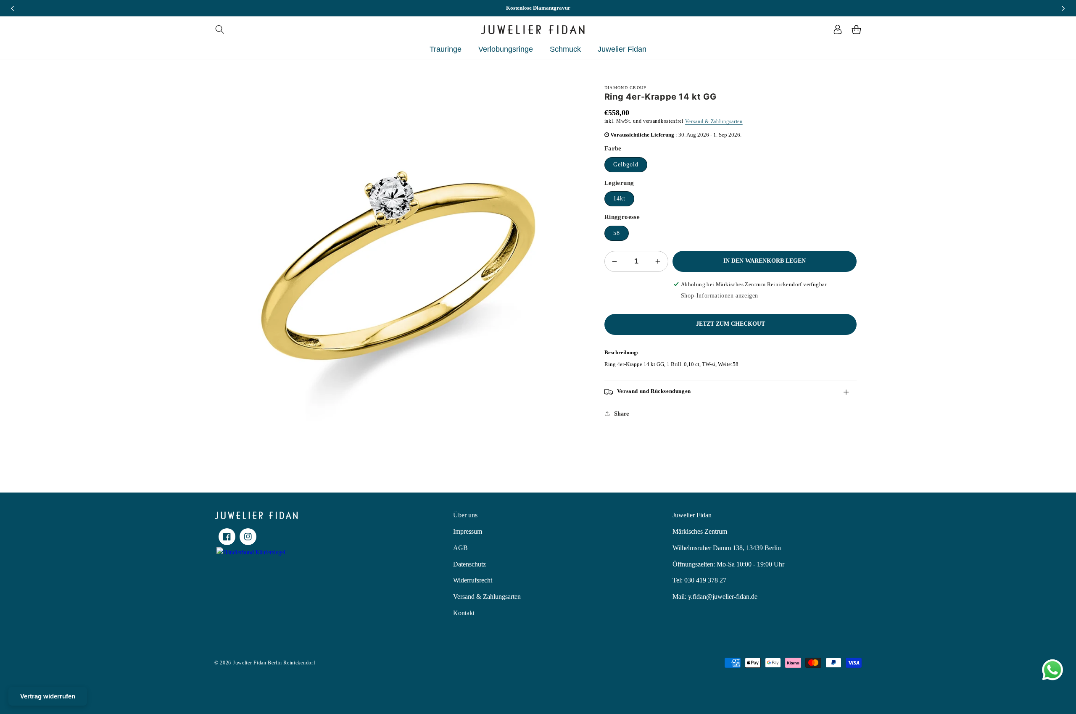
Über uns (465, 515)
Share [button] (621, 414)
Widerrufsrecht (472, 580)
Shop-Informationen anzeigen (719, 295)
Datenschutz (469, 564)
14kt (619, 198)
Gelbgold (625, 164)
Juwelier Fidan (692, 515)
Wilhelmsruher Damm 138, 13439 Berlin (726, 547)
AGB (460, 547)
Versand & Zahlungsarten (714, 121)
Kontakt (464, 613)
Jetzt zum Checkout (730, 324)
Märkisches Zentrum (699, 531)
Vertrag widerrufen (47, 696)
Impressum (467, 531)
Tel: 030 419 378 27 (699, 580)
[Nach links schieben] (12, 8)
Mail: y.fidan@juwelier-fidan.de (714, 596)
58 (616, 233)
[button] (219, 29)
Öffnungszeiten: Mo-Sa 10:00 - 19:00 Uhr (728, 564)
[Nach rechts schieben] (1063, 8)
